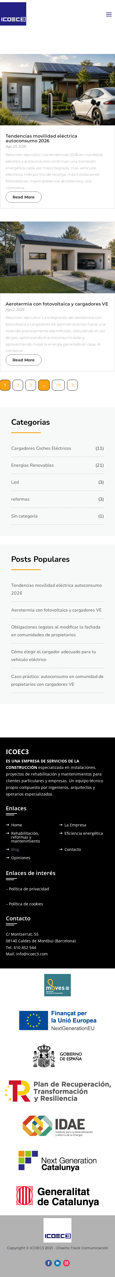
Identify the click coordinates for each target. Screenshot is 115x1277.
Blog (15, 850)
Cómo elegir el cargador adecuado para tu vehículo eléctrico (53, 656)
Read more (24, 197)
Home (16, 825)
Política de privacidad (29, 888)
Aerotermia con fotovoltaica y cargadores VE (57, 304)
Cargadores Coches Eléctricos (41, 448)
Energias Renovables (32, 465)
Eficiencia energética (83, 833)
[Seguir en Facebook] (48, 1263)
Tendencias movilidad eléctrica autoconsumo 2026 (41, 138)
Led (15, 482)
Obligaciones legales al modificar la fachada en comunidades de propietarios (55, 631)
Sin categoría (24, 516)
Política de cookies (26, 903)
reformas (20, 499)
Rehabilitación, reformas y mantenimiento (25, 837)
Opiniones (20, 858)
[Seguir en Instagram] (66, 1263)
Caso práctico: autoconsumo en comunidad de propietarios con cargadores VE (57, 680)
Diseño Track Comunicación (82, 1248)
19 (58, 384)
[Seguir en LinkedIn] (57, 1263)
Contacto (72, 850)
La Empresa (75, 825)
